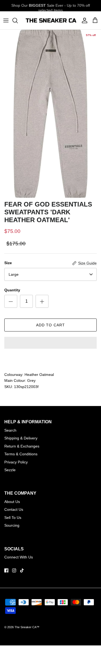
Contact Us (13, 509)
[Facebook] (6, 570)
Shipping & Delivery (20, 438)
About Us (12, 501)
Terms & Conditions (20, 454)
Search (10, 430)
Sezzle (10, 470)
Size (8, 263)
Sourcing (11, 525)
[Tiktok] (22, 570)
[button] (50, 343)
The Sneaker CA (25, 627)
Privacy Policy (16, 462)
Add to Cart (50, 325)
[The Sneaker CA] (50, 20)
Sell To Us (12, 517)
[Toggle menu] (6, 20)
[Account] (83, 20)
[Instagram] (14, 570)
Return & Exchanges (21, 446)
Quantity (12, 290)
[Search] (18, 20)
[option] (50, 114)
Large (14, 274)
